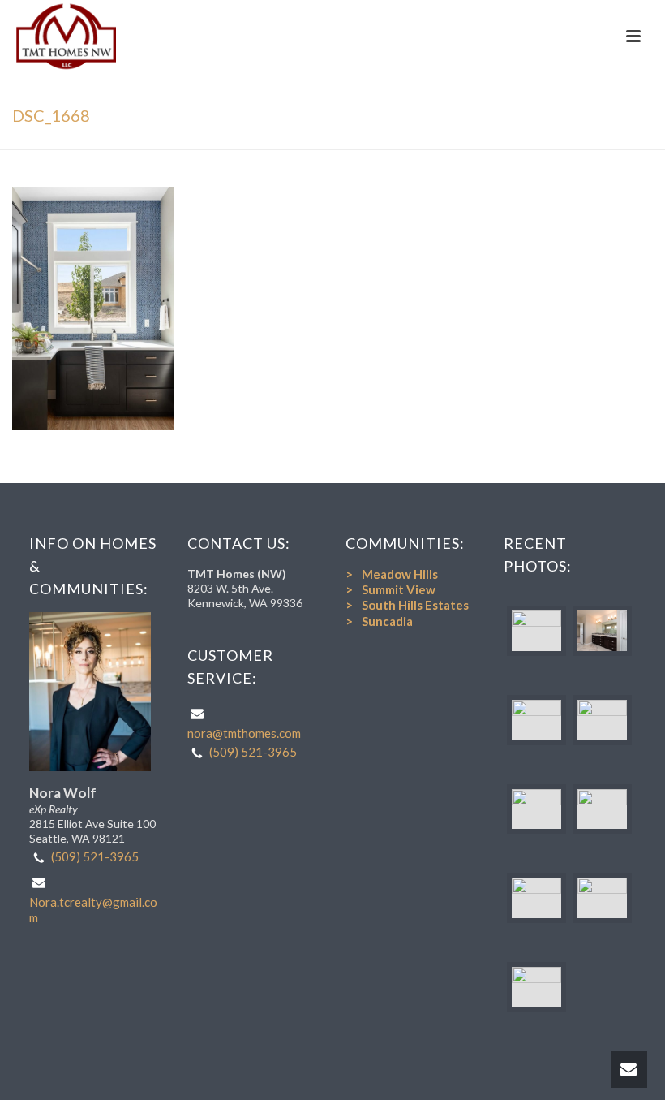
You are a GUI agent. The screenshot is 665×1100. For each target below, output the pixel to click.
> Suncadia (379, 621)
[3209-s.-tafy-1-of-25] (536, 630)
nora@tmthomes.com (244, 733)
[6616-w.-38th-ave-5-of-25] (536, 897)
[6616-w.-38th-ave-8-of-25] (602, 809)
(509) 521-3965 (95, 856)
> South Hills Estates (407, 604)
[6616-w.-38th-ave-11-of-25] (536, 987)
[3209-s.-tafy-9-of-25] (602, 630)
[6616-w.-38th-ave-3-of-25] (602, 720)
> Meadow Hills (391, 574)
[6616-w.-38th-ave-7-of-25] (536, 720)
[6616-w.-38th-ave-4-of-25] (536, 809)
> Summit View (390, 589)
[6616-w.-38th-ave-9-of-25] (602, 897)
